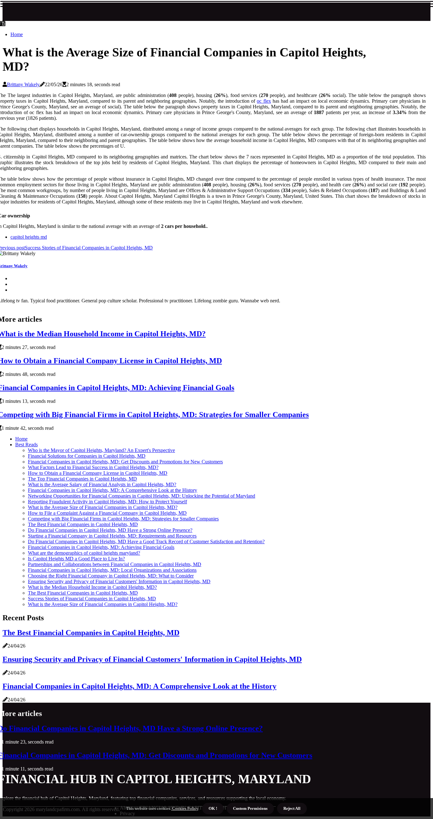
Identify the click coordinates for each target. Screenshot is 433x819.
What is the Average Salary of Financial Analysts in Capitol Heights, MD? (102, 484)
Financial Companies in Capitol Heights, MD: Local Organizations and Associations (112, 570)
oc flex (264, 101)
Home (16, 34)
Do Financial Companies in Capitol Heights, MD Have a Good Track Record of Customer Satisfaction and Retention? (146, 541)
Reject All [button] (292, 808)
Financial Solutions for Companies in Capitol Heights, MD (86, 456)
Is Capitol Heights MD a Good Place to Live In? (76, 558)
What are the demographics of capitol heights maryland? (84, 553)
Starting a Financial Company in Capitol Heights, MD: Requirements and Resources (112, 535)
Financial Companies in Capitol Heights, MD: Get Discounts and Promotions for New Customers (125, 461)
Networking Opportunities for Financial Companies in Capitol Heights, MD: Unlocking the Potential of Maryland (141, 496)
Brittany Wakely (23, 84)
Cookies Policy (184, 808)
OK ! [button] (213, 808)
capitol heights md (28, 237)
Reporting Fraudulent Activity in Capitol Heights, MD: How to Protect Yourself (107, 501)
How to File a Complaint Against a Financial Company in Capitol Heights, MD (107, 513)
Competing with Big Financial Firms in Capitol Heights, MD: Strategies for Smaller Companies (123, 518)
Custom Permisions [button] (250, 808)
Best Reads (26, 444)
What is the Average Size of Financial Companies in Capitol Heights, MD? (103, 507)
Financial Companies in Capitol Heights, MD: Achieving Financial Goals (101, 547)
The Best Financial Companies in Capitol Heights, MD (83, 524)
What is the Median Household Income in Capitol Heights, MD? (92, 587)
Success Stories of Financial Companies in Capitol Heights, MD (92, 598)
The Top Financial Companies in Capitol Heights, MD (82, 478)
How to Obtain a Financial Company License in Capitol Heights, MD (97, 473)
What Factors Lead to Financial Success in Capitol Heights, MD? (93, 467)
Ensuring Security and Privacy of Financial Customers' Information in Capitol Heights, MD (119, 581)
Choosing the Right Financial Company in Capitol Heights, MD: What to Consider (111, 575)
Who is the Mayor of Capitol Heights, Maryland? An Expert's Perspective (101, 450)
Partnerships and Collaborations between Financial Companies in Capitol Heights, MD (114, 564)
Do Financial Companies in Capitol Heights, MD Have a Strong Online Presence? (110, 530)
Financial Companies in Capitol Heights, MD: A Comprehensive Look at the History (112, 490)
